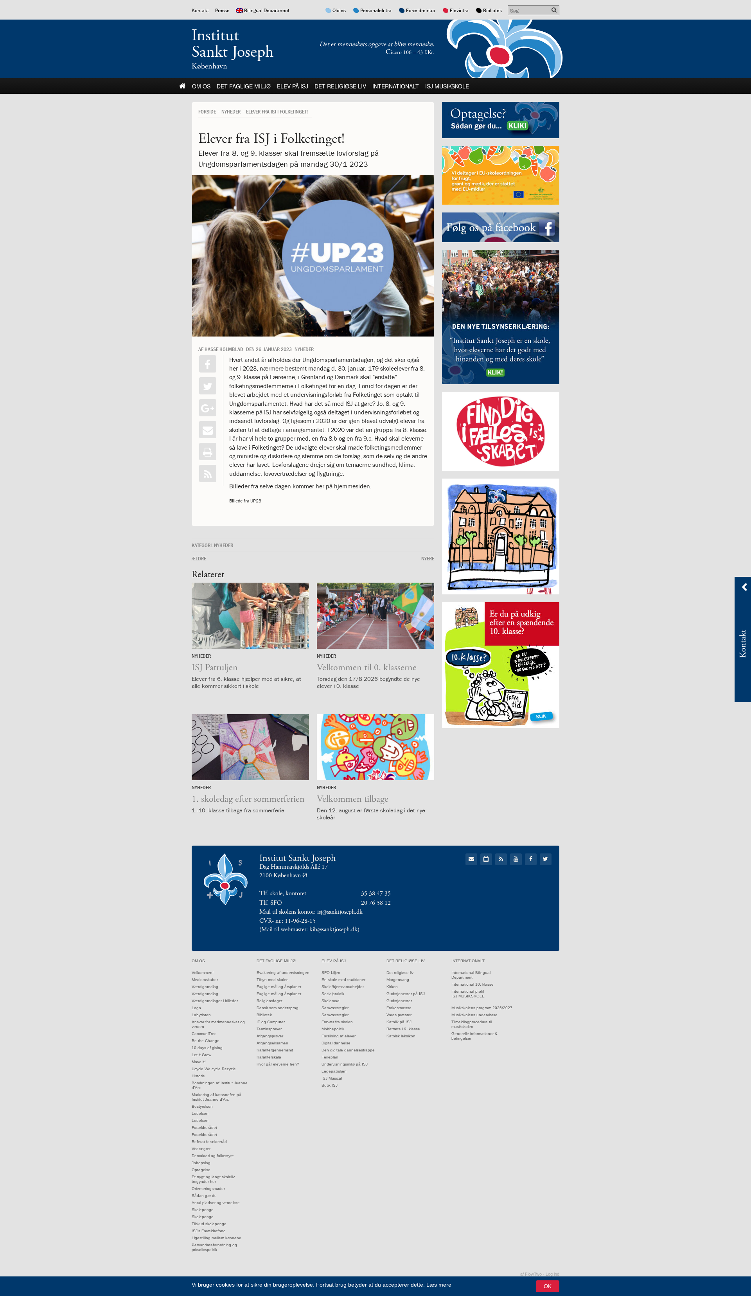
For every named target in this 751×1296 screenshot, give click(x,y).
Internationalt (395, 86)
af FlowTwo (531, 1274)
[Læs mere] (207, 473)
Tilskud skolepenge (209, 1224)
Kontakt (200, 10)
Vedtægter (201, 1149)
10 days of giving (207, 1048)
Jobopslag (201, 1163)
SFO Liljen (331, 972)
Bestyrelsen (202, 1106)
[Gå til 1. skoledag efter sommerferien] (250, 747)
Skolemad (331, 1001)
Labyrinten (201, 1015)
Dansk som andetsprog (277, 1008)
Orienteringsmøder (208, 1188)
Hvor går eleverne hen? (278, 1064)
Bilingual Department (266, 10)
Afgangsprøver (270, 1036)
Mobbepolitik (333, 1029)
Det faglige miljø (244, 86)
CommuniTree (204, 1033)
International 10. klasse (472, 984)
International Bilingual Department (470, 974)
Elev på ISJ (292, 86)
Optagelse (201, 1170)
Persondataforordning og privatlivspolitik (214, 1247)
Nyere (427, 558)
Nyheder (231, 111)
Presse (222, 10)
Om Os (201, 86)
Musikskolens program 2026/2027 (481, 1008)
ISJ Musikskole (447, 86)
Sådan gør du (204, 1195)
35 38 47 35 (376, 893)
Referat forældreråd (209, 1141)
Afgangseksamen (272, 1043)
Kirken (392, 987)
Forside (207, 111)
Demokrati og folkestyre (213, 1156)
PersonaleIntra (376, 10)
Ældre (199, 558)
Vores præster (398, 1015)
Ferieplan (330, 1057)
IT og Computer (271, 1022)
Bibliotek (492, 10)
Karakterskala (269, 1057)
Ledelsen (200, 1113)
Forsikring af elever (339, 1036)
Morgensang (397, 979)
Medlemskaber (205, 979)
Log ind (552, 1274)
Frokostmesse (398, 1008)
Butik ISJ (330, 1085)
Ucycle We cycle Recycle (214, 1069)
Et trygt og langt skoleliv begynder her (213, 1179)
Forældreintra (420, 10)
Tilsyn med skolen (273, 979)
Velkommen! (203, 972)
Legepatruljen (334, 1071)
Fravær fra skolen (337, 1022)
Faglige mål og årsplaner (279, 987)
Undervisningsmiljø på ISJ (345, 1064)
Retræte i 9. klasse (403, 1029)
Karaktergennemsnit (275, 1050)
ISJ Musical (332, 1078)
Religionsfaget (269, 1001)
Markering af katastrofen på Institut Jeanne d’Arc (216, 1097)
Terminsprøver (269, 1029)
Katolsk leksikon (400, 1036)
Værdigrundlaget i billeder (215, 1001)
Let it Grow (201, 1055)
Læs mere (438, 1285)
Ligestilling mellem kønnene (216, 1238)
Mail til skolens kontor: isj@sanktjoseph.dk (311, 912)
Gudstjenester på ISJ (405, 994)
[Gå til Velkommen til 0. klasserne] (375, 616)
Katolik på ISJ (398, 1022)
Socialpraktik (333, 994)
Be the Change (205, 1041)
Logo (196, 1008)
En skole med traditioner (343, 979)
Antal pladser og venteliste (216, 1203)
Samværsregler (335, 1008)
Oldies (339, 10)
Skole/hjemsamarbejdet (343, 987)
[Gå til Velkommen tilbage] (375, 747)
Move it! (199, 1062)
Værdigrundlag (205, 987)
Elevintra (459, 10)
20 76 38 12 (376, 903)
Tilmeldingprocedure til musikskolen (471, 1024)
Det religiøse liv (340, 86)
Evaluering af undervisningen (283, 972)
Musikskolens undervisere (474, 1015)
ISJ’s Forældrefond (209, 1231)
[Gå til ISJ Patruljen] (250, 616)
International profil (467, 991)
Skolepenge (203, 1210)
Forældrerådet (204, 1127)
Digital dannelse (336, 1043)
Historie (198, 1076)
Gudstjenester (399, 1001)
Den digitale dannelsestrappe (348, 1050)
